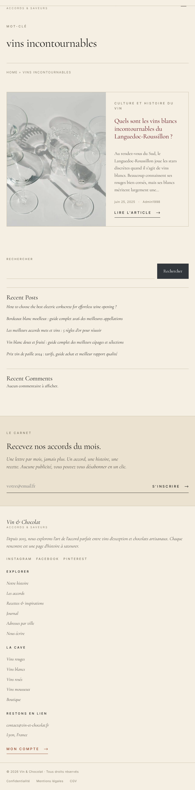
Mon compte (23, 749)
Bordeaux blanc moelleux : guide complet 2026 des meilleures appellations (65, 318)
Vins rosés (15, 679)
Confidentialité (18, 781)
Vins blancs (16, 669)
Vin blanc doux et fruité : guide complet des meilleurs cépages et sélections (65, 342)
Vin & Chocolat (31, 771)
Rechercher (20, 259)
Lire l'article (133, 213)
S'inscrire (166, 486)
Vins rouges (16, 659)
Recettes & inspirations (25, 603)
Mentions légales (49, 781)
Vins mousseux (18, 689)
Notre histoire (17, 583)
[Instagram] (19, 558)
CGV (73, 781)
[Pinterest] (75, 558)
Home (12, 72)
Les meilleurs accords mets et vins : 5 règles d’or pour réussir (54, 330)
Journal (13, 613)
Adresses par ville (20, 623)
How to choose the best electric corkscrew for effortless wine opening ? (62, 307)
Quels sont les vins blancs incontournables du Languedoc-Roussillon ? (146, 128)
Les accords (16, 593)
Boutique (14, 699)
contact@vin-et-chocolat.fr (28, 725)
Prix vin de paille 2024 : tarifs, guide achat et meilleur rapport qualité (62, 354)
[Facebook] (47, 558)
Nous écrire (16, 633)
